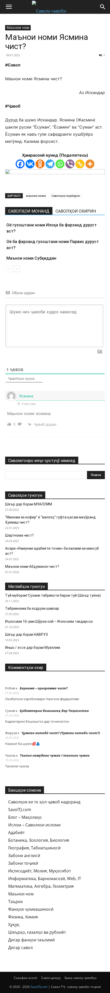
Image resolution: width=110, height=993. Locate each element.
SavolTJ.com (19, 809)
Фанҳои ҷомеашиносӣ (30, 909)
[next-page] (16, 269)
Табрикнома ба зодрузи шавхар (32, 608)
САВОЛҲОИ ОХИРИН (76, 211)
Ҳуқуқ (13, 924)
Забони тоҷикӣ (23, 863)
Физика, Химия (23, 917)
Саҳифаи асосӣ (25, 978)
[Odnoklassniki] (40, 163)
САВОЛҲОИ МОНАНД (28, 211)
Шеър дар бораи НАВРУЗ (26, 634)
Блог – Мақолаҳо (25, 817)
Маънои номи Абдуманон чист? (32, 566)
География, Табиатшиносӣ (34, 848)
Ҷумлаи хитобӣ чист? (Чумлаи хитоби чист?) (60, 733)
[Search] (103, 7)
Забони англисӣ (24, 855)
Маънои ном (18, 27)
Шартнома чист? (19, 535)
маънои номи (36, 196)
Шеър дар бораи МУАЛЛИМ (28, 504)
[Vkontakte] (30, 163)
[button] (9, 7)
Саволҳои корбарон (65, 196)
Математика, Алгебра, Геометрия (41, 886)
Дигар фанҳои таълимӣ (31, 940)
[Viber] (69, 163)
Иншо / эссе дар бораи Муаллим (32, 647)
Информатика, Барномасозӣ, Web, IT (44, 878)
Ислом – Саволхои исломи (34, 825)
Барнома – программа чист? (44, 688)
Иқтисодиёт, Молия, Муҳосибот (39, 871)
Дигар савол (20, 947)
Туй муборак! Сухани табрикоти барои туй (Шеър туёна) (53, 595)
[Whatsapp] (60, 163)
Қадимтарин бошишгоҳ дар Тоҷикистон (54, 710)
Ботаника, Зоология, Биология (38, 840)
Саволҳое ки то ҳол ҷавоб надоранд (44, 802)
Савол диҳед (50, 978)
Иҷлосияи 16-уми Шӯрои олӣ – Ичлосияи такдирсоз (49, 621)
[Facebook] (20, 163)
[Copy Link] (79, 163)
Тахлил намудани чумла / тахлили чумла (55, 755)
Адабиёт (16, 832)
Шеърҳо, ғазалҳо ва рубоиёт (37, 932)
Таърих (15, 901)
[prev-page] (8, 269)
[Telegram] (50, 163)
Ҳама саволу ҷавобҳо (80, 978)
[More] (89, 163)
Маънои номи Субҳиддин (31, 258)
